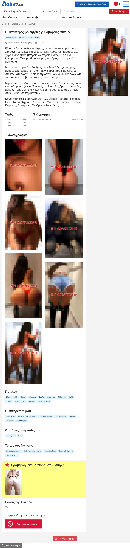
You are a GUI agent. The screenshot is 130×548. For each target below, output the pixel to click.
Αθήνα (8, 507)
